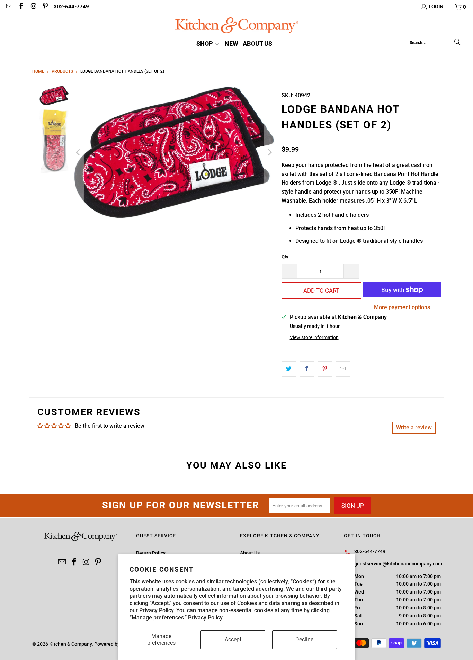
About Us (250, 553)
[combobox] (435, 42)
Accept (233, 639)
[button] (461, 7)
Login (436, 6)
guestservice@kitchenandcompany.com (398, 564)
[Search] (457, 42)
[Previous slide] (78, 152)
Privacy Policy (205, 617)
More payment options (402, 307)
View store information (314, 337)
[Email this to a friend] (343, 369)
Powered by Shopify (115, 644)
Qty (285, 256)
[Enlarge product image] (174, 152)
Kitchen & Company (70, 644)
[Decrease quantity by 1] (289, 271)
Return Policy (151, 553)
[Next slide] (269, 152)
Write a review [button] (414, 427)
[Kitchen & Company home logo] (236, 26)
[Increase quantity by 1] (351, 271)
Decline (304, 639)
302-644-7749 (71, 6)
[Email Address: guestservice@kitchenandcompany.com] (8, 7)
